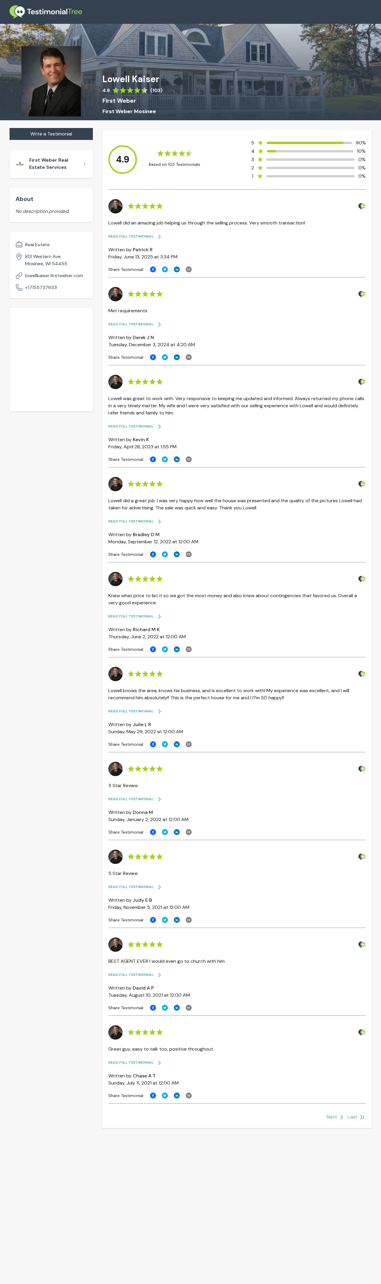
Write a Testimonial (51, 134)
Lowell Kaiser (130, 79)
